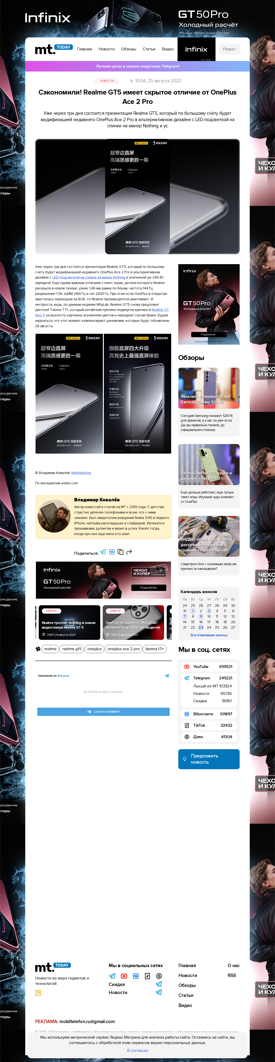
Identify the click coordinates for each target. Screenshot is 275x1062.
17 (209, 622)
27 (209, 605)
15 (193, 622)
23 (201, 627)
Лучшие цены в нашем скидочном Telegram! (137, 66)
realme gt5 (71, 648)
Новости (107, 81)
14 (184, 622)
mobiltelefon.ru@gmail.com (87, 1022)
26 (201, 605)
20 (233, 622)
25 (193, 605)
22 (193, 627)
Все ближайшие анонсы (209, 635)
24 (185, 605)
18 (217, 622)
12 (225, 616)
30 (233, 605)
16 (201, 622)
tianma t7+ (154, 648)
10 (209, 616)
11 (217, 616)
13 (233, 616)
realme (50, 648)
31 (184, 611)
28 (217, 605)
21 (184, 627)
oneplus (94, 648)
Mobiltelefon (81, 473)
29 (225, 605)
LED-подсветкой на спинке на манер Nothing (89, 277)
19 (225, 622)
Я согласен (137, 1050)
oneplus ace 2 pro (123, 648)
